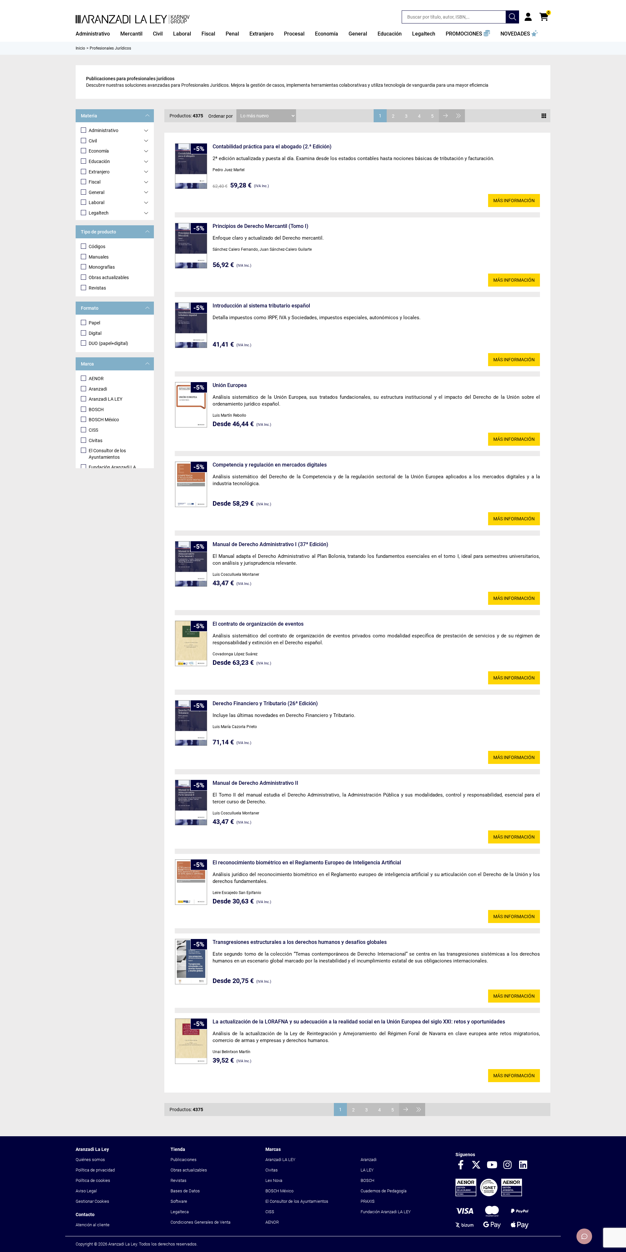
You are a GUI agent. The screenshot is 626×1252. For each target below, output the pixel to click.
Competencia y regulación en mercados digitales (270, 465)
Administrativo (103, 130)
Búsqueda (512, 16)
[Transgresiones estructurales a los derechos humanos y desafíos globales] (191, 962)
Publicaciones (184, 1159)
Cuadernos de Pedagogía (384, 1190)
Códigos (97, 246)
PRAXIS (368, 1201)
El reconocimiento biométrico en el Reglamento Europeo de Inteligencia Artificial (307, 862)
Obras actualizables (109, 277)
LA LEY (367, 1170)
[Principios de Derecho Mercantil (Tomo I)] (191, 246)
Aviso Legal (86, 1190)
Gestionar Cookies (92, 1201)
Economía (99, 151)
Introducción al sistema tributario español (261, 306)
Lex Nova (273, 1180)
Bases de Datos (185, 1190)
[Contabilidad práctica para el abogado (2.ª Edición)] (191, 166)
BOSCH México (104, 419)
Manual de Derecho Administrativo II (255, 783)
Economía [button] (326, 34)
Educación (99, 161)
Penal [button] (232, 34)
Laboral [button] (182, 34)
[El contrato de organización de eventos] (191, 643)
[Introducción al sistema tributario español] (191, 325)
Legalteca (180, 1211)
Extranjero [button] (261, 34)
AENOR (96, 378)
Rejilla (543, 115)
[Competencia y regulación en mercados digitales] (191, 484)
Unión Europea (230, 385)
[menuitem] (92, 34)
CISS (93, 430)
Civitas (95, 440)
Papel (94, 322)
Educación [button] (390, 34)
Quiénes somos (90, 1159)
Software (179, 1201)
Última (458, 115)
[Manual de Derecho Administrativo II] (191, 803)
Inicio (80, 48)
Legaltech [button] (423, 34)
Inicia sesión (528, 16)
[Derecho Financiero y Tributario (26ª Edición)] (191, 723)
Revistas (97, 288)
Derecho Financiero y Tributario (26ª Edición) (265, 703)
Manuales (99, 257)
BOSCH (96, 409)
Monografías (102, 267)
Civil (93, 140)
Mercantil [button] (131, 34)
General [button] (358, 34)
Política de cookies (93, 1180)
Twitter (476, 1165)
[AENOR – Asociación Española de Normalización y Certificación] (488, 1194)
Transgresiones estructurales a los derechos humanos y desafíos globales (300, 942)
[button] (467, 34)
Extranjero (99, 171)
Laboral (96, 202)
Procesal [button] (294, 34)
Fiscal (94, 182)
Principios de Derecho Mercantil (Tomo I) (260, 226)
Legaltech (99, 213)
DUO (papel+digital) (108, 343)
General (96, 192)
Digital (95, 333)
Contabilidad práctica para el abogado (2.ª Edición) (272, 146)
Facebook (460, 1165)
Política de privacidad (95, 1170)
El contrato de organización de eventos (258, 624)
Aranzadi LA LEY (105, 399)
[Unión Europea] (191, 405)
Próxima (445, 115)
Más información (514, 200)
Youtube (492, 1165)
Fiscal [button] (208, 34)
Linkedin (523, 1165)
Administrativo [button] (93, 34)
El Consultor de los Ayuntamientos (107, 454)
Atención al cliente (93, 1224)
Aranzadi (98, 389)
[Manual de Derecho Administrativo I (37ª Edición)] (191, 564)
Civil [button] (158, 34)
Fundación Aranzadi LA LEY (386, 1211)
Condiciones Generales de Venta (201, 1222)
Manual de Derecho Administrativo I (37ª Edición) (270, 544)
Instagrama (507, 1165)
